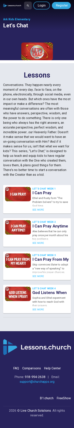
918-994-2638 (35, 377)
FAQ (16, 368)
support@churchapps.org (37, 382)
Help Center (52, 368)
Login (42, 5)
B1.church (46, 398)
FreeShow (64, 398)
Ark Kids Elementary (16, 19)
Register (62, 5)
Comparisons (31, 368)
